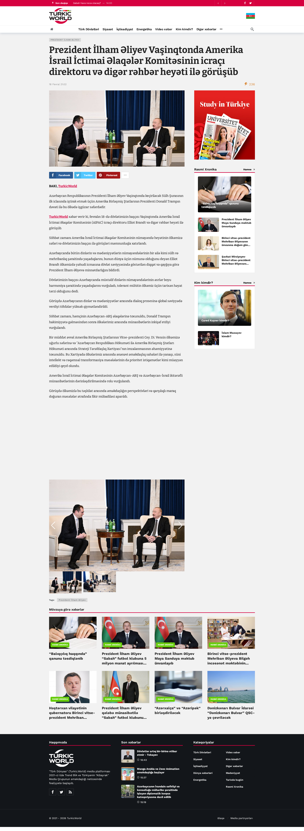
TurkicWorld (67, 186)
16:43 (143, 760)
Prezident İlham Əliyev (65, 40)
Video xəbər (233, 752)
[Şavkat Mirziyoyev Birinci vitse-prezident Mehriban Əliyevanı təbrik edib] (208, 262)
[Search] (252, 29)
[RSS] (70, 792)
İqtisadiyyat (200, 766)
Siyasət (197, 759)
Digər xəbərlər (234, 766)
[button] (180, 525)
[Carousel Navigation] (221, 3)
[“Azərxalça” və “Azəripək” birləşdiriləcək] (178, 687)
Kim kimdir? (233, 759)
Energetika (199, 779)
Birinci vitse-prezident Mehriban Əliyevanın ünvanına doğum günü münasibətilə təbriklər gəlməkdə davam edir (236, 245)
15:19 (143, 802)
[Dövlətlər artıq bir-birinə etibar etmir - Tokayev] (127, 756)
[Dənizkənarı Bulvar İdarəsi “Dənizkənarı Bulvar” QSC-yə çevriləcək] (231, 687)
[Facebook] (245, 3)
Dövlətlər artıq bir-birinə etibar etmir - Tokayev (98, 3)
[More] (221, 29)
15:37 (143, 777)
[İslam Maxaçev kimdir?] (208, 338)
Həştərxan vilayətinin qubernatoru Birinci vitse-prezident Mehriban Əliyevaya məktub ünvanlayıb (72, 717)
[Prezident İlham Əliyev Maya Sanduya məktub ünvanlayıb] (208, 225)
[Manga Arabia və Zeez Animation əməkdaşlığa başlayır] (127, 773)
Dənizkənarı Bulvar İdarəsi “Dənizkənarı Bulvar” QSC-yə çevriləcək (231, 713)
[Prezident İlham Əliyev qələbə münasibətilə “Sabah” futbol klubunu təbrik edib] (125, 687)
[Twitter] (250, 3)
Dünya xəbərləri (203, 773)
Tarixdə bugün (234, 779)
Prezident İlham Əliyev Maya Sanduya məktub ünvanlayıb (236, 223)
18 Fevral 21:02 (57, 84)
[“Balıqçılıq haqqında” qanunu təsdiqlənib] (224, 194)
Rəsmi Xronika (60, 645)
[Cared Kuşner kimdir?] (224, 308)
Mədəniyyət (233, 773)
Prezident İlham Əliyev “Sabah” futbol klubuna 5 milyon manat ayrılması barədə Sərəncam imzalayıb (124, 663)
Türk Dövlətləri (202, 752)
